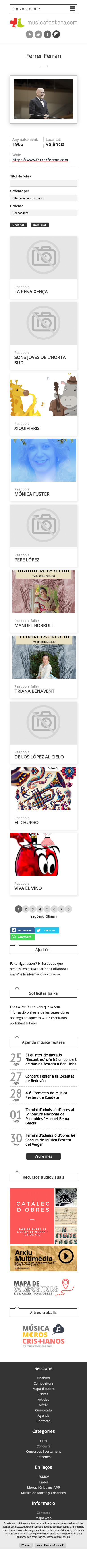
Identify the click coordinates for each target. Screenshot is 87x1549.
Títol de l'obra (20, 176)
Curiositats (43, 1410)
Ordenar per (19, 191)
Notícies (43, 1378)
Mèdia (43, 1404)
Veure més (43, 1156)
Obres (43, 1394)
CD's (43, 1440)
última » (51, 916)
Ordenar (16, 206)
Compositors (44, 1383)
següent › (38, 916)
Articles (43, 1399)
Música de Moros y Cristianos (43, 1492)
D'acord (26, 1545)
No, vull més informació (50, 1545)
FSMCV (43, 1476)
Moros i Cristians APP (43, 1487)
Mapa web (43, 1518)
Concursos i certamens (43, 1451)
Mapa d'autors (44, 1388)
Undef (43, 1482)
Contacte (43, 1421)
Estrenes (44, 1456)
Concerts (43, 1446)
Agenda (43, 1415)
